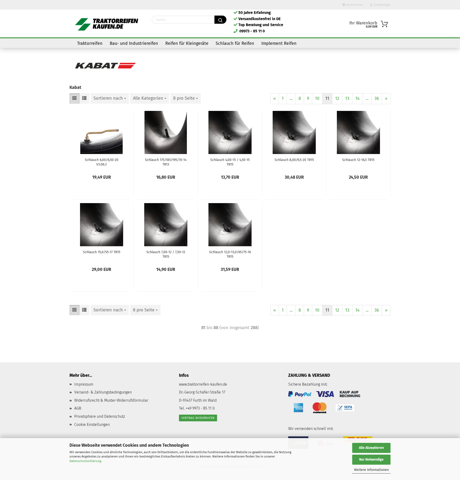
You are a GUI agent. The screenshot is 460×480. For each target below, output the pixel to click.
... (291, 98)
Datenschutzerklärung (85, 461)
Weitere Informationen (371, 470)
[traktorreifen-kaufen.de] (106, 24)
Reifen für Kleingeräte (186, 43)
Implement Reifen (279, 43)
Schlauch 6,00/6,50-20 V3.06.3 (101, 162)
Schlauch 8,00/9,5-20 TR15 (294, 160)
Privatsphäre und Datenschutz (99, 416)
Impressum (83, 384)
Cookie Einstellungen (92, 424)
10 (317, 98)
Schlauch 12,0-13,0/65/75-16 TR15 (230, 254)
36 (376, 98)
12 (337, 98)
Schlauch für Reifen (235, 43)
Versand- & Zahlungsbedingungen (103, 392)
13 (347, 98)
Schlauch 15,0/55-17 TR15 (101, 252)
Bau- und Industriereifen (134, 43)
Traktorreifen (90, 43)
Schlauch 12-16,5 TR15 (358, 160)
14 (357, 98)
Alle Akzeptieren (371, 448)
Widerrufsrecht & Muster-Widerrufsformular (111, 400)
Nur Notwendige (371, 459)
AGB (77, 408)
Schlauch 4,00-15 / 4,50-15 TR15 (230, 162)
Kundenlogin (382, 4)
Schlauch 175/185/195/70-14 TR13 (165, 162)
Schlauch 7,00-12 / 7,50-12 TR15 (165, 254)
